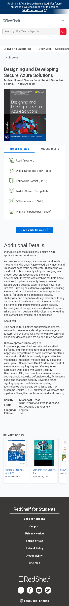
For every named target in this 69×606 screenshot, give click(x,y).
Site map (34, 563)
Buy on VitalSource (33, 230)
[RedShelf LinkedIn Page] (21, 592)
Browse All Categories (17, 48)
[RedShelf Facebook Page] (30, 592)
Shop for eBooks (34, 518)
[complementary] (34, 454)
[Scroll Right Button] (66, 461)
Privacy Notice (34, 533)
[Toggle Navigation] (63, 20)
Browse (13, 57)
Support (34, 526)
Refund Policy (34, 548)
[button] (34, 161)
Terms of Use (34, 541)
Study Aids (45, 48)
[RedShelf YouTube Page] (39, 592)
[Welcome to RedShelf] (12, 21)
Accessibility (34, 555)
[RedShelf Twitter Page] (48, 592)
